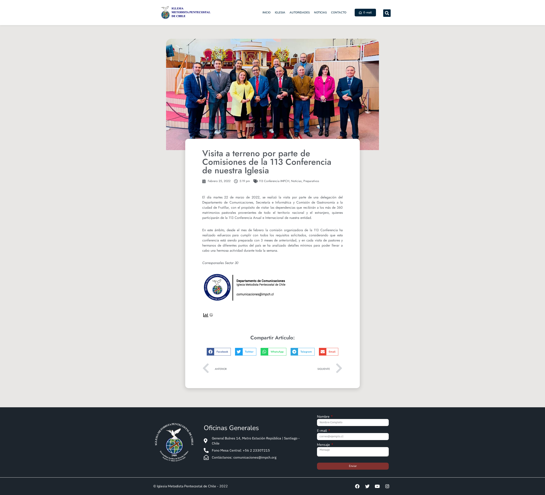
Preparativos (311, 181)
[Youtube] (377, 486)
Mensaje (324, 445)
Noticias (320, 12)
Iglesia (280, 12)
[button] (387, 13)
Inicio (266, 12)
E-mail (322, 431)
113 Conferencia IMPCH (274, 181)
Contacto (338, 12)
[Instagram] (387, 486)
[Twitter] (367, 486)
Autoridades (300, 12)
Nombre (323, 417)
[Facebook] (357, 486)
